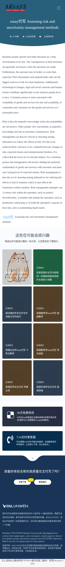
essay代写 (8, 216)
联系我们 (42, 482)
